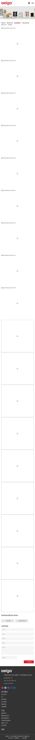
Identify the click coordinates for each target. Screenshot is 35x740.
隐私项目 (3, 704)
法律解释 (3, 706)
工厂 (2, 697)
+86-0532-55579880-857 (10, 680)
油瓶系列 (3, 713)
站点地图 (3, 702)
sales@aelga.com (8, 678)
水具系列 (3, 725)
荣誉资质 (3, 699)
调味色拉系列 (5, 715)
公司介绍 (3, 694)
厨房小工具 (4, 723)
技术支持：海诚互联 (13, 738)
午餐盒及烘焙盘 (5, 720)
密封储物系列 (5, 718)
